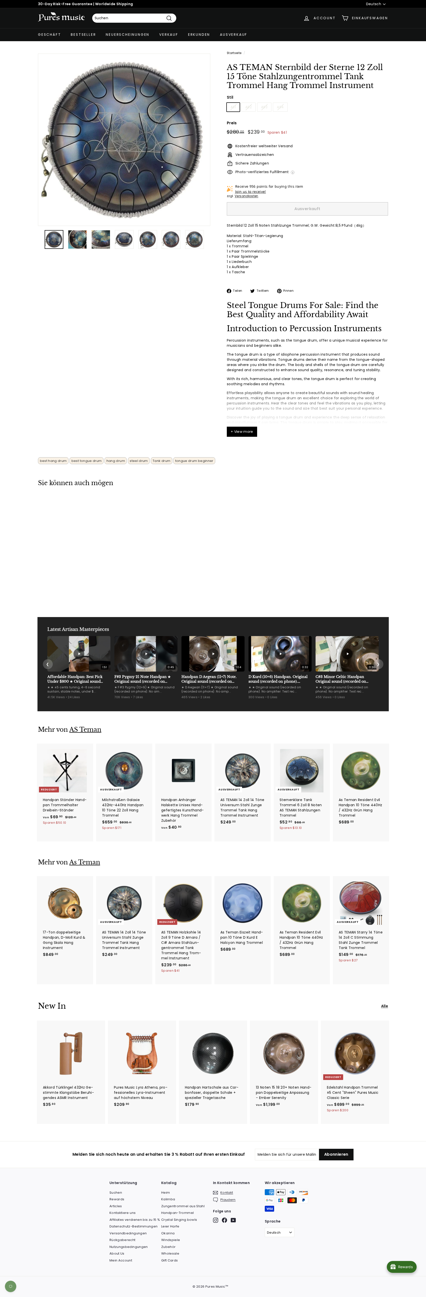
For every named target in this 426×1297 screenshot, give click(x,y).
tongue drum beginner (194, 460)
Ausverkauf (233, 34)
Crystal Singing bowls (179, 1219)
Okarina (168, 1233)
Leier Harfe (170, 1226)
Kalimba (168, 1199)
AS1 (233, 107)
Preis (232, 123)
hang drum (115, 460)
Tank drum (161, 460)
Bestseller (83, 34)
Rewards (116, 1199)
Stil (230, 97)
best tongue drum (86, 460)
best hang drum (53, 460)
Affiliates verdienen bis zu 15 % (134, 1219)
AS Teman (85, 729)
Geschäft (49, 34)
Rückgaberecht (122, 1240)
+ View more (242, 431)
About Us (116, 1253)
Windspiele (170, 1240)
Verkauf (168, 34)
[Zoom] (124, 140)
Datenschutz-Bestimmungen (133, 1226)
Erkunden (199, 34)
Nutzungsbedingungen (128, 1246)
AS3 (264, 107)
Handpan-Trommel (177, 1212)
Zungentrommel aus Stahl (183, 1206)
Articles (115, 1206)
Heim (165, 1192)
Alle (384, 1006)
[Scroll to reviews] (307, 93)
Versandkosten (246, 196)
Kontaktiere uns (122, 1212)
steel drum (139, 460)
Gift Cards (169, 1260)
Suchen (115, 1192)
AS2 (248, 107)
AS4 (280, 107)
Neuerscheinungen (127, 34)
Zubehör (168, 1246)
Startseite (234, 53)
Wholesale (170, 1253)
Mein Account (120, 1260)
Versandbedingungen (128, 1233)
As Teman (84, 862)
